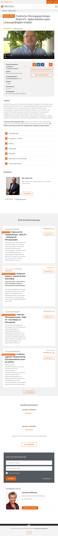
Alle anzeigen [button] (29, 444)
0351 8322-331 (8, 2)
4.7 (53, 228)
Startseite (4, 10)
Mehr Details (27, 193)
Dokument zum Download (18, 158)
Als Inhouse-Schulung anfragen (42, 69)
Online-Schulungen (14, 473)
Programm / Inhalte (15, 138)
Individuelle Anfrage (30, 508)
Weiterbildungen (12, 10)
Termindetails (13, 133)
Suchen (11, 478)
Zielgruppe (12, 148)
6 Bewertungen (18, 28)
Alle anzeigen (29, 392)
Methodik (12, 153)
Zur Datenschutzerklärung (41, 528)
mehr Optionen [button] (47, 478)
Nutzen (11, 143)
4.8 (53, 352)
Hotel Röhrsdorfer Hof (12, 78)
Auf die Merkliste (43, 75)
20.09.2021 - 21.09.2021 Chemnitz (12, 67)
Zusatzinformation (15, 163)
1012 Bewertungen (21, 199)
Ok (29, 532)
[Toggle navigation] (56, 6)
